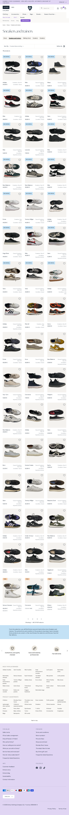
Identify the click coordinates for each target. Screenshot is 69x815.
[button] (65, 8)
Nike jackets (49, 675)
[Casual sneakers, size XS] (34, 67)
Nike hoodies (28, 669)
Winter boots (28, 704)
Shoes (8, 25)
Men (12, 7)
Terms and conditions (42, 732)
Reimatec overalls (5, 690)
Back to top (34, 720)
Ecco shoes (39, 680)
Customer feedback (9, 766)
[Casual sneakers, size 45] (12, 135)
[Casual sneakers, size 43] (56, 67)
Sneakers (35, 38)
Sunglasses (60, 711)
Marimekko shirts (60, 670)
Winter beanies (50, 704)
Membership (6, 20)
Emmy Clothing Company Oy (15, 805)
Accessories (49, 711)
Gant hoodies (17, 669)
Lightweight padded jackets (61, 701)
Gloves (59, 704)
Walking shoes (27, 38)
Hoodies (59, 708)
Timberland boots (28, 686)
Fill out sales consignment (10, 735)
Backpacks (17, 713)
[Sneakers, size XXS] (12, 101)
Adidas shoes (28, 680)
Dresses (5, 711)
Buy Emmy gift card (41, 751)
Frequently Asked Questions (11, 758)
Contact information (9, 779)
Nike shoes (60, 680)
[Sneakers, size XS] (34, 170)
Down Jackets (39, 700)
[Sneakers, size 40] (12, 67)
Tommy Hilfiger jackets (18, 680)
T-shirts (38, 708)
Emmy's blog (6, 773)
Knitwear (48, 708)
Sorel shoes (17, 686)
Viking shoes (39, 686)
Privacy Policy (52, 809)
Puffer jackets (50, 700)
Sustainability (7, 776)
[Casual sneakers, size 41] (56, 415)
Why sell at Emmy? (8, 742)
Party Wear (17, 708)
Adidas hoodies (7, 669)
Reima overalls (61, 686)
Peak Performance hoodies (39, 671)
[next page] (41, 619)
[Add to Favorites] (20, 57)
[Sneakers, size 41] (56, 135)
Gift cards (27, 713)
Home (4, 25)
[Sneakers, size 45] (56, 309)
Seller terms (6, 732)
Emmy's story (7, 770)
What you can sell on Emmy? (11, 748)
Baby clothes (17, 711)
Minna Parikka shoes (50, 680)
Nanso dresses (18, 675)
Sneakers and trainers (15, 25)
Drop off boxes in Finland (10, 739)
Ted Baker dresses (38, 676)
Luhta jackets (61, 675)
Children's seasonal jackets (18, 705)
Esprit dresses (28, 675)
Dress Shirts (39, 711)
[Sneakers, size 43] (56, 204)
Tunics (26, 711)
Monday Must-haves (18, 701)
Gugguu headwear (27, 690)
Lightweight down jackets (6, 705)
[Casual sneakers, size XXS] (34, 101)
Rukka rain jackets (16, 690)
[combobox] (46, 8)
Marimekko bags (40, 690)
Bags (4, 713)
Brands (22, 17)
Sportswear (28, 708)
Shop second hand (41, 742)
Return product (40, 735)
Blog (17, 20)
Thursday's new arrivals (29, 701)
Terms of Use (62, 809)
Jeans (4, 708)
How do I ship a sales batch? (11, 755)
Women (6, 7)
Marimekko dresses (5, 676)
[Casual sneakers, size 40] (56, 344)
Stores (12, 20)
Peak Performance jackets (6, 681)
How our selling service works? (12, 745)
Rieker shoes (6, 686)
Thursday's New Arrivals (43, 748)
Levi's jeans (49, 669)
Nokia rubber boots (50, 686)
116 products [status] (6, 51)
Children (6, 10)
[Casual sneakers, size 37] (56, 238)
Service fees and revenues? (11, 751)
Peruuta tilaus (40, 739)
